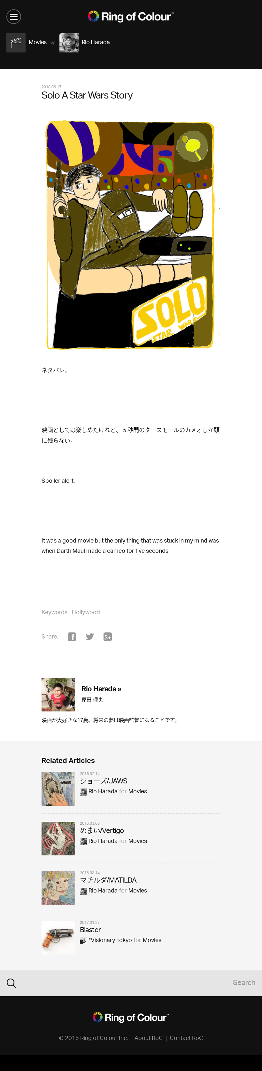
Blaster (90, 931)
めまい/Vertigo (102, 831)
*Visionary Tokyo (110, 941)
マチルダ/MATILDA (108, 881)
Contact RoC (186, 1039)
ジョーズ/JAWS (103, 782)
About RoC (149, 1039)
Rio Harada (103, 792)
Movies (137, 792)
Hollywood (86, 613)
